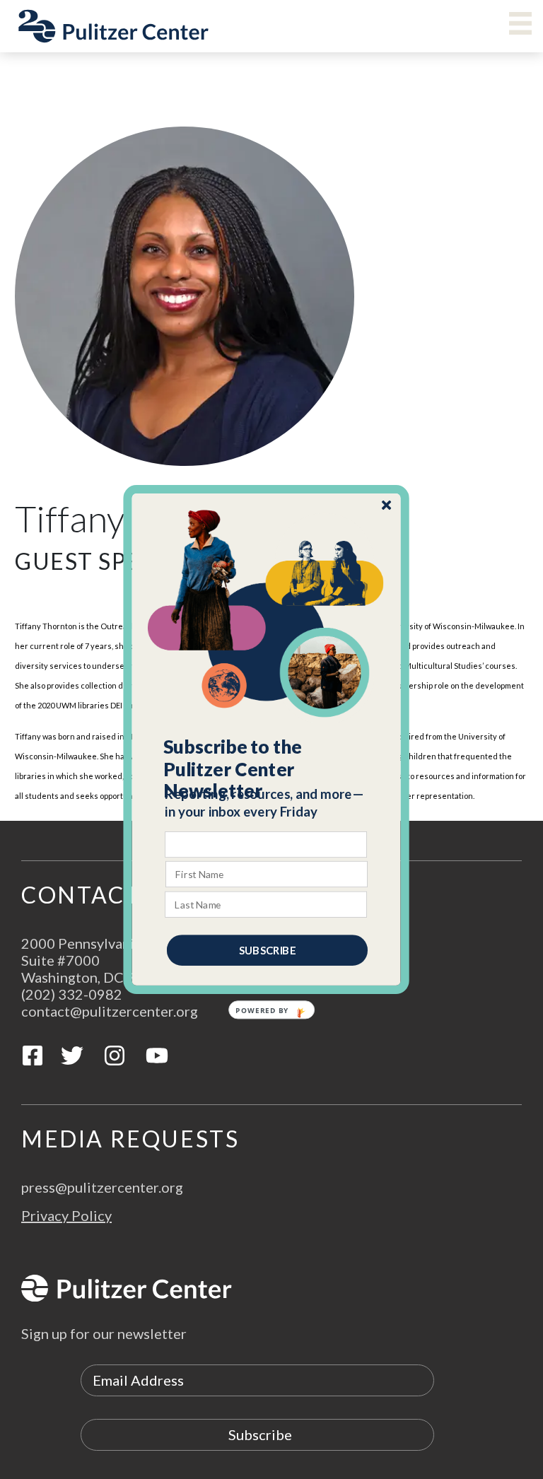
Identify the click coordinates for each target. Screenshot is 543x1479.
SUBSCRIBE (267, 950)
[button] (266, 769)
